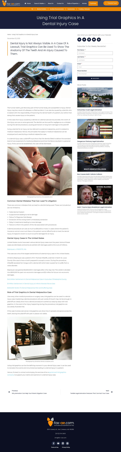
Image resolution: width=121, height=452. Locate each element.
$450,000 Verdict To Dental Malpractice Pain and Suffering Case (30, 288)
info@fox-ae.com (60, 438)
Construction (71, 9)
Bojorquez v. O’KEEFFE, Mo (16, 249)
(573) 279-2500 (60, 433)
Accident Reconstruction (57, 9)
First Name (81, 50)
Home (9, 34)
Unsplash (48, 99)
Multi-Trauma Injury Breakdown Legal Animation (94, 207)
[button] (79, 40)
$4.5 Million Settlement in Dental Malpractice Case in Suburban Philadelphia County (37, 279)
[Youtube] (58, 443)
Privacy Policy (66, 447)
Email (79, 64)
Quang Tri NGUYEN (39, 99)
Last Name (81, 57)
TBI (32, 9)
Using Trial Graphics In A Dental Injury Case (25, 34)
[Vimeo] (67, 443)
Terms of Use (54, 447)
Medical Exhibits (41, 9)
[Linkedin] (63, 443)
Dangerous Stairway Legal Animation (90, 141)
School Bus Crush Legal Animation (89, 110)
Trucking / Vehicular (84, 9)
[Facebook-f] (53, 443)
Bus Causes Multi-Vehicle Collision (89, 174)
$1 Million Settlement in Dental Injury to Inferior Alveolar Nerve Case (31, 283)
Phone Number (82, 71)
